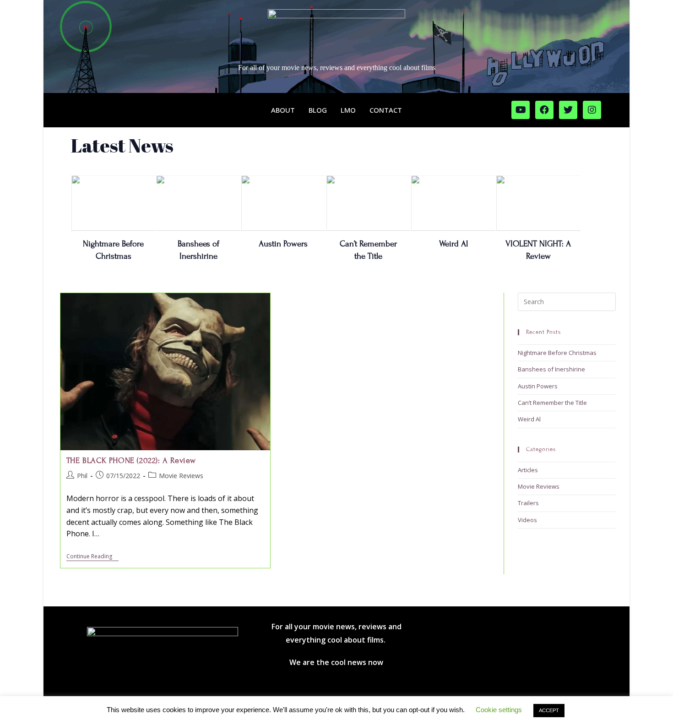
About (283, 109)
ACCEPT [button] (549, 710)
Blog (318, 109)
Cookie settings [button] (499, 710)
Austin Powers (283, 244)
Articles (528, 470)
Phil (82, 475)
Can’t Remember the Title (552, 402)
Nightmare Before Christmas (557, 353)
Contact (385, 109)
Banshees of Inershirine (551, 369)
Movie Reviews (181, 475)
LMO (348, 109)
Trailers (528, 503)
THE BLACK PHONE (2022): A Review (131, 460)
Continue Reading (92, 556)
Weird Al (453, 244)
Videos (527, 520)
